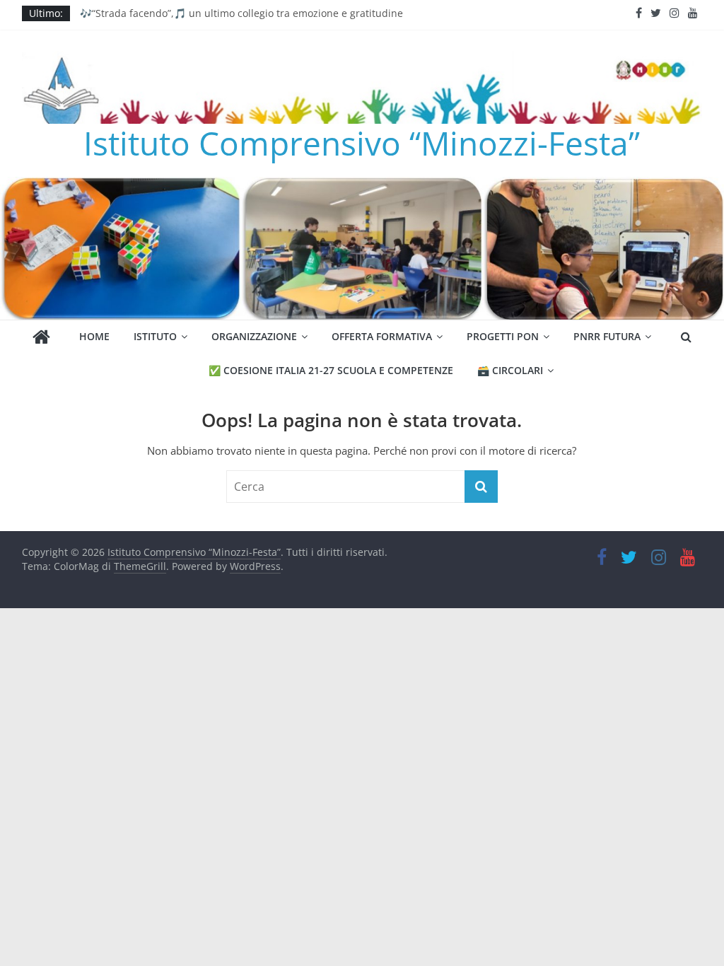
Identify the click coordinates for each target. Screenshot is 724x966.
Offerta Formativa (382, 336)
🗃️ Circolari (510, 370)
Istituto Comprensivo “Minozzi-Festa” (361, 143)
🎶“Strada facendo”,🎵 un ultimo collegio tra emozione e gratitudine (241, 13)
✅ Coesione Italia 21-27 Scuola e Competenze (331, 370)
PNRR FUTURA (607, 336)
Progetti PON (503, 336)
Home (94, 336)
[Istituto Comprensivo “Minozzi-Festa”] (362, 185)
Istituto (155, 336)
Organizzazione (254, 336)
